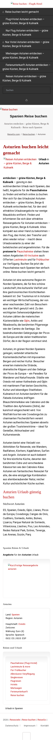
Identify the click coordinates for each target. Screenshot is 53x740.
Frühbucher (42, 259)
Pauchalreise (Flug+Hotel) (23, 663)
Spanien (16, 614)
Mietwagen (16, 688)
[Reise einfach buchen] (26, 100)
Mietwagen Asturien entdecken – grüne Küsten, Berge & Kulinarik (23, 55)
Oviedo (21, 624)
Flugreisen (15, 681)
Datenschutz (11, 725)
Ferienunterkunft (19, 691)
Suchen (46, 90)
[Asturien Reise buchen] (26, 113)
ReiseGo (41, 719)
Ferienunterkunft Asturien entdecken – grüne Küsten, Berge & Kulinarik (26, 67)
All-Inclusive (31, 255)
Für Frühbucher (18, 670)
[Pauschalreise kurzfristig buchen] (26, 579)
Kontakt (45, 725)
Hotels (13, 684)
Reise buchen (17, 695)
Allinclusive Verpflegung (22, 674)
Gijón (27, 320)
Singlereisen (16, 677)
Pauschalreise (25, 251)
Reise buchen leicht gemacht (22, 11)
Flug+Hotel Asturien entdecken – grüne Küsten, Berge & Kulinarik (23, 21)
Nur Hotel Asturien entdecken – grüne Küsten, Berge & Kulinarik (25, 44)
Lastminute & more (20, 666)
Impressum (29, 725)
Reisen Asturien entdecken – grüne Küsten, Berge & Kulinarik (24, 78)
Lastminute (20, 259)
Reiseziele (15, 719)
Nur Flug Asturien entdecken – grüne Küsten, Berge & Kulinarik (25, 32)
